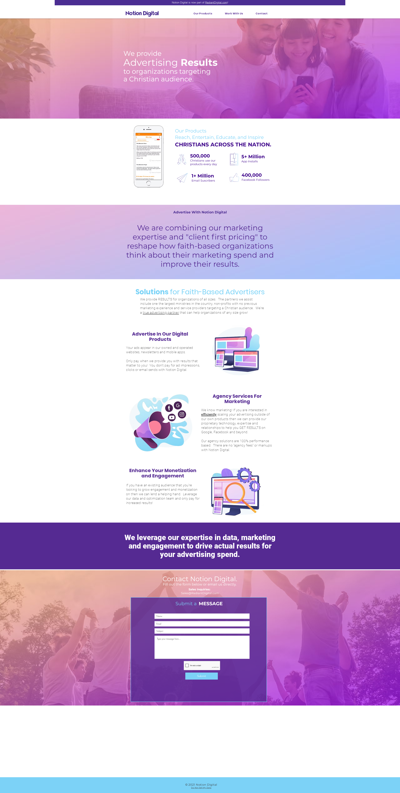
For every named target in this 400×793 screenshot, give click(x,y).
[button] (234, 13)
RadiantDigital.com (216, 2)
